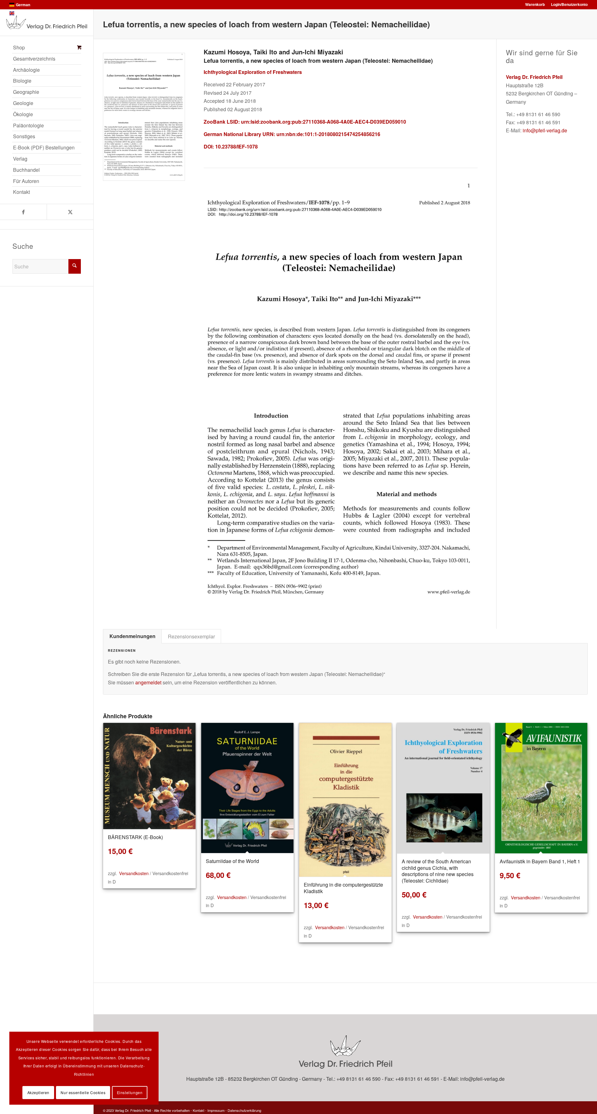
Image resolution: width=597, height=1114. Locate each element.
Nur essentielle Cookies (83, 1092)
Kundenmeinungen (132, 636)
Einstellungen (130, 1092)
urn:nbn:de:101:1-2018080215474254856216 (328, 134)
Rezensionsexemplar (191, 636)
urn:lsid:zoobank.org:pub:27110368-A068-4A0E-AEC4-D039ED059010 (323, 121)
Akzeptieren (38, 1092)
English (22, 13)
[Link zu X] (70, 212)
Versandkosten (134, 873)
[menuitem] (46, 47)
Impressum (215, 1110)
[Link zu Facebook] (23, 212)
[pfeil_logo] (46, 23)
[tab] (132, 636)
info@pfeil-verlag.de (545, 130)
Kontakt (198, 1110)
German (23, 4)
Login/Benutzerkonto (569, 4)
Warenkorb (535, 4)
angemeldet (148, 682)
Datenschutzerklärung (244, 1110)
